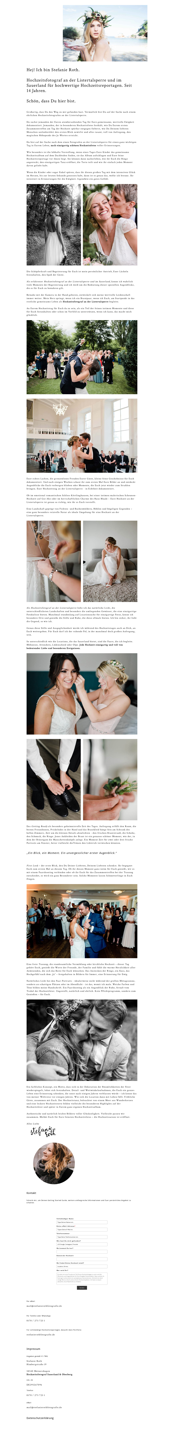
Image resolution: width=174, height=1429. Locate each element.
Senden (82, 1288)
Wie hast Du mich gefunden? (69, 1241)
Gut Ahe (46, 498)
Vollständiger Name (65, 1219)
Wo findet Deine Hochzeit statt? (70, 1263)
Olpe (75, 644)
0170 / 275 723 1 (36, 1320)
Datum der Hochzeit (65, 1256)
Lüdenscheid (59, 644)
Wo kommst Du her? (65, 1248)
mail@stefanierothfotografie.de (44, 1305)
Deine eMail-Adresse (66, 1226)
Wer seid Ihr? (62, 1270)
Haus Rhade (101, 498)
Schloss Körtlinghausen (75, 495)
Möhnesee (32, 644)
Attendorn (45, 644)
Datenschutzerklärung (40, 1418)
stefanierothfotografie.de (41, 1334)
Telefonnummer (63, 1233)
